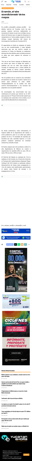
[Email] (22, 244)
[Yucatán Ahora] (16, 1)
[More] (29, 244)
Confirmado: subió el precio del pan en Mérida (11, 398)
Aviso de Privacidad (16, 458)
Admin (2, 21)
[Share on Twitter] (15, 244)
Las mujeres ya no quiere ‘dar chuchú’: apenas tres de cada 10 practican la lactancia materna (15, 405)
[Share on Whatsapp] (18, 244)
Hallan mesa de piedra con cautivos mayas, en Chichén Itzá (15, 426)
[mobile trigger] (2, 1)
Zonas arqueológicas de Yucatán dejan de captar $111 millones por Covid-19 (15, 412)
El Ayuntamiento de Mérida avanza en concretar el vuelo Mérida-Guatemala (14, 392)
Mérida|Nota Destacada (8, 8)
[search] (25, 1)
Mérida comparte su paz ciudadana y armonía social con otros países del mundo (15, 375)
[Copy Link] (25, 244)
